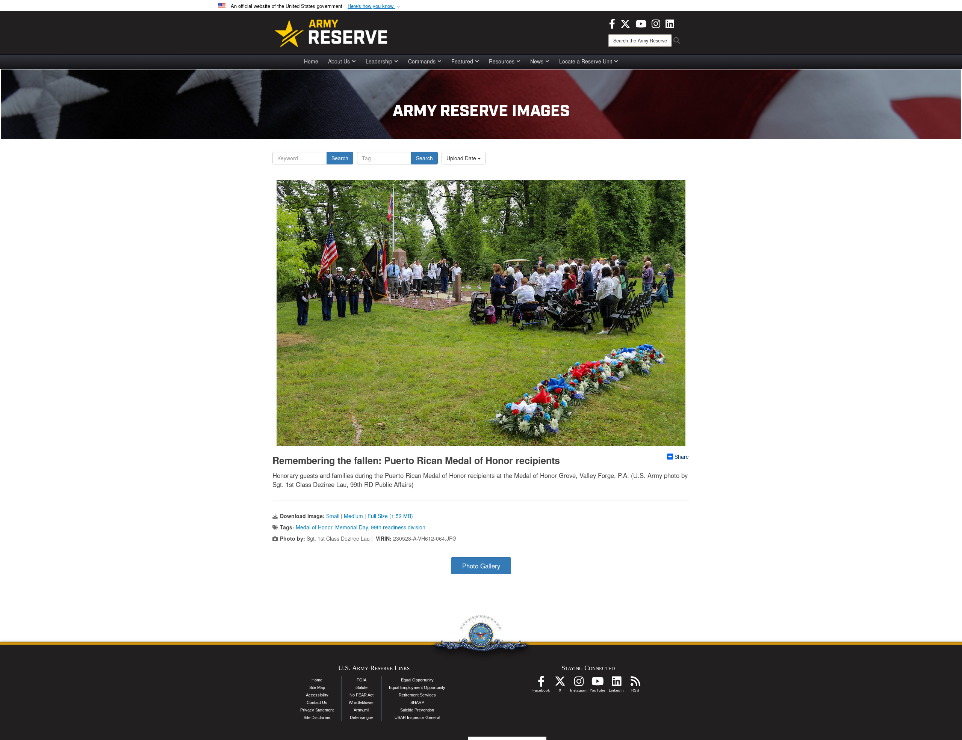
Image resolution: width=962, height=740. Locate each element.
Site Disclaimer (317, 717)
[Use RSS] (635, 683)
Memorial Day (351, 527)
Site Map (317, 687)
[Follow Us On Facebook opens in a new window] (541, 683)
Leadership (379, 61)
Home (311, 61)
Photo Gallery (481, 565)
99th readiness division (398, 527)
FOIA (361, 680)
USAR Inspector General (417, 717)
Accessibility (317, 695)
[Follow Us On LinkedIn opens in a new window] (616, 683)
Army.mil (361, 710)
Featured (462, 61)
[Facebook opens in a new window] (612, 23)
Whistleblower (361, 702)
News (536, 61)
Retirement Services (417, 695)
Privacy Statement (317, 710)
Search (339, 158)
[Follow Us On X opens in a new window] (560, 683)
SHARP (417, 702)
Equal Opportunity (417, 680)
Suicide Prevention (417, 710)
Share (682, 457)
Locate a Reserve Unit (585, 61)
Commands (422, 61)
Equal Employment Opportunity (417, 687)
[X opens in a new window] (625, 23)
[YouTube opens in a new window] (640, 23)
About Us (339, 61)
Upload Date (462, 158)
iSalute (361, 687)
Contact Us (317, 702)
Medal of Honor (314, 527)
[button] (375, 6)
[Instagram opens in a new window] (656, 23)
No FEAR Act (361, 695)
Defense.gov (361, 717)
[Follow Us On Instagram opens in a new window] (578, 683)
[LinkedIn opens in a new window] (670, 23)
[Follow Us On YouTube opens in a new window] (597, 683)
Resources (501, 61)
